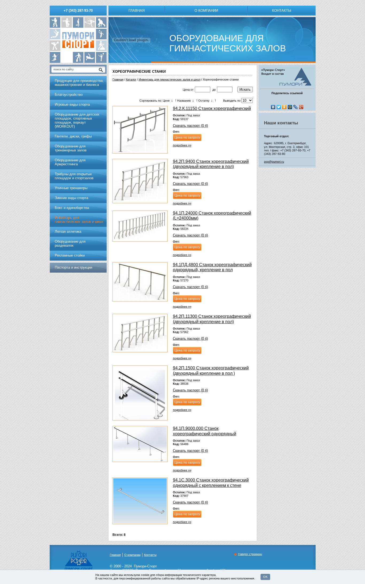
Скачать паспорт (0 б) (190, 126)
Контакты (281, 11)
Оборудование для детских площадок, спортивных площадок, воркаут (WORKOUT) (77, 120)
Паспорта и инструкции (73, 267)
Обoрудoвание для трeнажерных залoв (71, 148)
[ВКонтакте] (273, 107)
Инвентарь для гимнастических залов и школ (169, 79)
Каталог (131, 79)
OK (265, 576)
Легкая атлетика (68, 232)
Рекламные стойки (70, 255)
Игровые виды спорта (72, 104)
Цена (186, 89)
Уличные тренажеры (71, 188)
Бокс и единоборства (72, 208)
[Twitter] (279, 107)
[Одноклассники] (284, 107)
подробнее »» (182, 145)
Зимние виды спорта (71, 198)
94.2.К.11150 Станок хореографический (212, 108)
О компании (206, 11)
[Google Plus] (301, 107)
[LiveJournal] (295, 107)
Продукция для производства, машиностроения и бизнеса (79, 83)
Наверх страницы (250, 554)
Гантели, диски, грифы (73, 136)
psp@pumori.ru (274, 161)
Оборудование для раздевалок (70, 243)
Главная (137, 11)
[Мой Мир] (290, 107)
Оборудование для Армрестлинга (70, 162)
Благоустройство (69, 95)
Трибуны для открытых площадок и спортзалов (74, 176)
